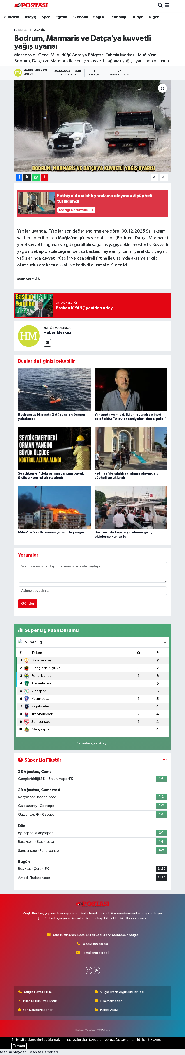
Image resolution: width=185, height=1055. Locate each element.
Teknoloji (118, 17)
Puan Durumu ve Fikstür (40, 1001)
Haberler (21, 30)
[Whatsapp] (88, 970)
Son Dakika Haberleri (38, 1009)
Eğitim (61, 17)
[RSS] (96, 970)
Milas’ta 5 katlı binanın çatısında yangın (51, 532)
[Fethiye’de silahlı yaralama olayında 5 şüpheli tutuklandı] (131, 448)
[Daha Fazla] (44, 177)
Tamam (19, 1046)
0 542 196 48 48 (95, 944)
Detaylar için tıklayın (92, 743)
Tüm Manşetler (111, 1001)
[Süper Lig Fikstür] (165, 760)
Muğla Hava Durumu (38, 992)
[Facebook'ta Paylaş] (19, 177)
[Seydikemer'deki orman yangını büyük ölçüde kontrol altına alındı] (54, 448)
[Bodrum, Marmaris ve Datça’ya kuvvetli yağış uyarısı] (92, 126)
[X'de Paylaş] (27, 177)
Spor (46, 17)
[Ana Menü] (167, 6)
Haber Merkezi (58, 333)
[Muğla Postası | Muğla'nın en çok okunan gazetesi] (31, 6)
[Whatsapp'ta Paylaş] (36, 177)
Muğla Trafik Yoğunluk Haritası (122, 992)
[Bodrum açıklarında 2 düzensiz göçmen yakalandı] (54, 390)
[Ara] (160, 6)
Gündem (11, 17)
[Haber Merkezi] (29, 336)
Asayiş (30, 17)
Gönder (28, 604)
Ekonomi (80, 17)
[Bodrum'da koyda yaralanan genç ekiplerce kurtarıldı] (131, 507)
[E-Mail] (47, 343)
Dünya (137, 17)
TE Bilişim (103, 1030)
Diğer (154, 17)
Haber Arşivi (109, 1009)
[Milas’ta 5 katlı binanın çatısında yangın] (54, 507)
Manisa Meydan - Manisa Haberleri (29, 1052)
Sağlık (98, 17)
